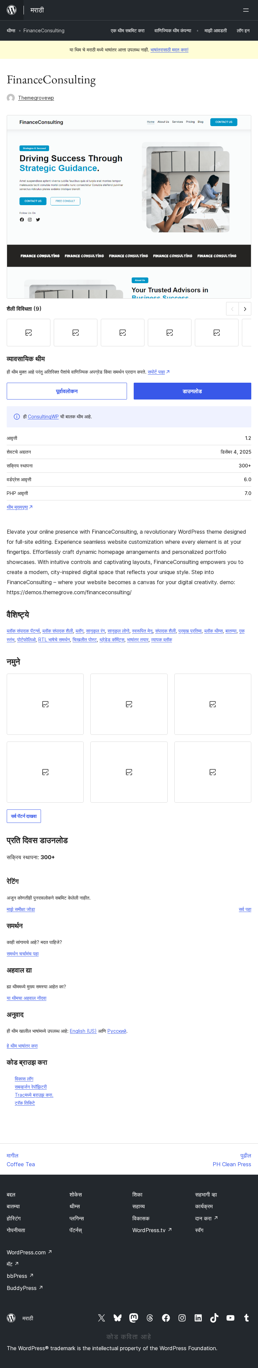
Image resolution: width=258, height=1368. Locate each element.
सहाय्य (138, 1206)
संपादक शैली (165, 631)
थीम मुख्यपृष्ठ (17, 507)
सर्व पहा (245, 909)
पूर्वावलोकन (67, 391)
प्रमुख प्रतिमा (190, 631)
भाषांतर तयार (137, 639)
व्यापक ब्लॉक (161, 639)
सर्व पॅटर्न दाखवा (24, 816)
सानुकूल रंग (95, 631)
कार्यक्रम (204, 1206)
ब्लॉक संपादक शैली (57, 631)
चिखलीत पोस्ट (85, 639)
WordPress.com (29, 1252)
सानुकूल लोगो (118, 631)
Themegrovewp (36, 98)
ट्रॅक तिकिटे (25, 1103)
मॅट (13, 1264)
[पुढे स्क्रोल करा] (245, 308)
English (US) (83, 1031)
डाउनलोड (192, 391)
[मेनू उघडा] (247, 10)
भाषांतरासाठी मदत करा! (169, 49)
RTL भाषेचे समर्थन (54, 639)
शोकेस (76, 1194)
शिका (137, 1194)
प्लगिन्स (77, 1218)
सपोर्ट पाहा (156, 372)
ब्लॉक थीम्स (213, 631)
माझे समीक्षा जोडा (21, 909)
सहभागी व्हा (206, 1194)
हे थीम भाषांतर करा (22, 1046)
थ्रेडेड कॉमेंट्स (111, 639)
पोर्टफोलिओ (26, 639)
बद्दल (11, 1194)
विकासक (140, 1218)
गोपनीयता (16, 1230)
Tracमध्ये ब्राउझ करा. (34, 1095)
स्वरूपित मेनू (142, 631)
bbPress (20, 1275)
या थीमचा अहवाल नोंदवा (26, 998)
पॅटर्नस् (76, 1230)
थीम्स (11, 30)
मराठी (28, 1318)
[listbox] (129, 738)
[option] (45, 704)
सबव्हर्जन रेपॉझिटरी (31, 1087)
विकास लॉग (24, 1078)
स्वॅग (199, 1230)
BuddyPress (25, 1288)
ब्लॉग (79, 631)
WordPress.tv (152, 1230)
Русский (117, 1031)
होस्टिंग (13, 1218)
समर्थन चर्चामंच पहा (23, 953)
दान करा (206, 1218)
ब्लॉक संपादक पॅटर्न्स (23, 631)
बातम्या (230, 631)
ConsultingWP (43, 416)
